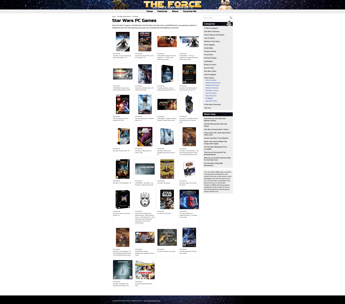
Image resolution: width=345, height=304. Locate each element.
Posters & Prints (210, 51)
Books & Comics (210, 65)
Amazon (118, 53)
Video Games (209, 78)
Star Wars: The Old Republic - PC (122, 183)
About (175, 11)
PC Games (135, 16)
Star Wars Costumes (211, 31)
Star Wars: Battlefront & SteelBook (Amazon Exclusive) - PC (166, 152)
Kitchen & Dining (210, 58)
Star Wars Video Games (124, 16)
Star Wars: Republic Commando (166, 251)
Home (150, 11)
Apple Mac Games (211, 101)
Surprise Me (189, 11)
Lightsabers (208, 61)
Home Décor (208, 55)
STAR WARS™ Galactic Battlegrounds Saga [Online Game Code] (144, 253)
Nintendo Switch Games (213, 83)
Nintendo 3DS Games (212, 85)
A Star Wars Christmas (212, 104)
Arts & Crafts (209, 68)
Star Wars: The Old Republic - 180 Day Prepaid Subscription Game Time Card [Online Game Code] (189, 152)
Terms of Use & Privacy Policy (152, 300)
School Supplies (210, 74)
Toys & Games (209, 38)
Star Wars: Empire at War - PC (121, 151)
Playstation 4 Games (212, 90)
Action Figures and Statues (214, 35)
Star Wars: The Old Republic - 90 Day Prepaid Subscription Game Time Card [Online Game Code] (122, 253)
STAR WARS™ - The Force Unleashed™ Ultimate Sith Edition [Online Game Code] (189, 57)
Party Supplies (209, 45)
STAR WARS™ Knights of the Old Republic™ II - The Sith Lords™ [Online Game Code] (166, 57)
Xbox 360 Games (211, 96)
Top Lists (207, 108)
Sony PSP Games (211, 93)
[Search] (231, 18)
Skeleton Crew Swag (211, 41)
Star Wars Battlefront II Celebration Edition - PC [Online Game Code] (188, 215)
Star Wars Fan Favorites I (164, 213)
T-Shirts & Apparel (211, 28)
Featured (162, 11)
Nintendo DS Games (212, 88)
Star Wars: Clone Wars (163, 183)
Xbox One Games (211, 80)
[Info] (131, 33)
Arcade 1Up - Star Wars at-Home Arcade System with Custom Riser (189, 120)
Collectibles (208, 48)
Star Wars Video (210, 71)
